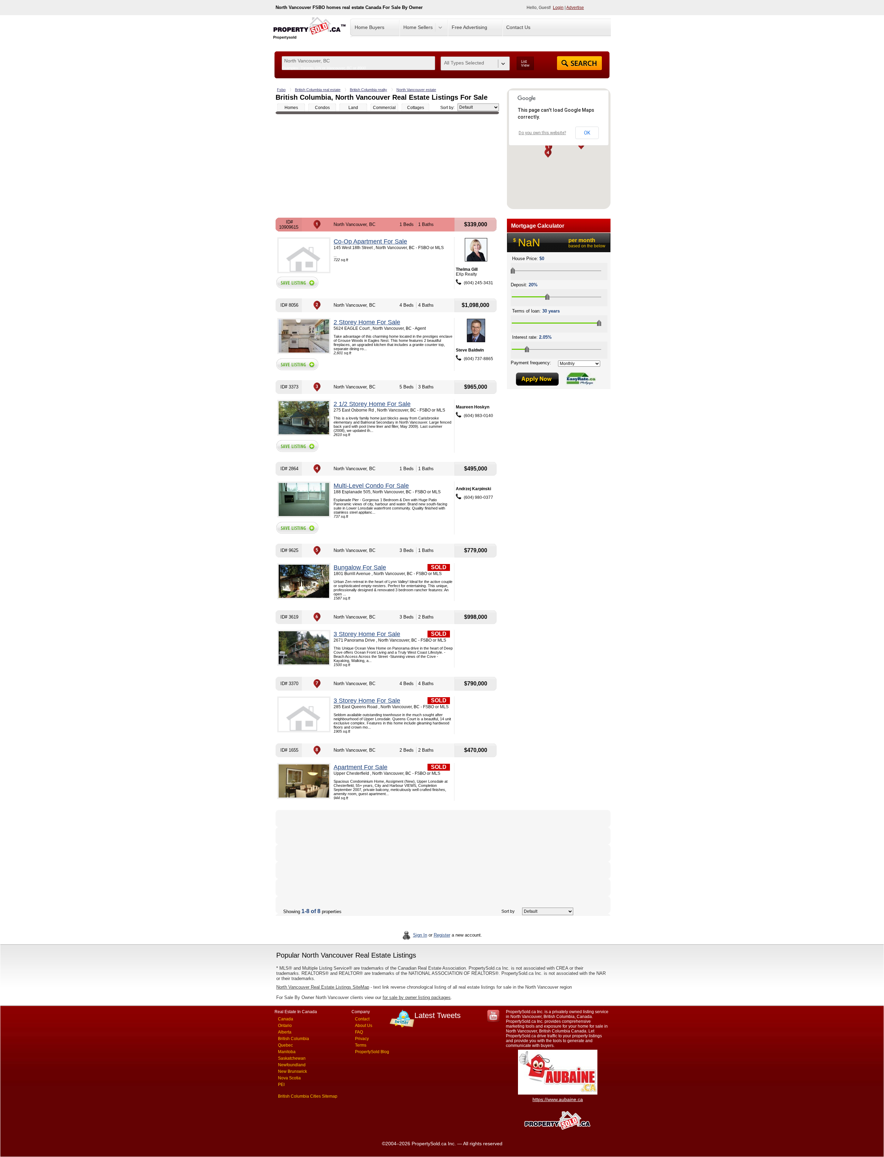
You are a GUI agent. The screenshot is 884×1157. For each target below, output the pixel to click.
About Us (363, 1025)
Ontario (285, 1025)
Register (442, 935)
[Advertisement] (387, 166)
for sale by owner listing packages (417, 997)
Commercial (384, 107)
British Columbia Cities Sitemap (307, 1096)
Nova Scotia (289, 1078)
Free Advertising (469, 27)
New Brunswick (292, 1071)
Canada (285, 1019)
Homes (291, 107)
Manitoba (287, 1051)
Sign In (420, 935)
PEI (281, 1084)
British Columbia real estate (317, 90)
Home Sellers (418, 27)
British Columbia (293, 1038)
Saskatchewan (292, 1058)
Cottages (415, 107)
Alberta (284, 1032)
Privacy (362, 1038)
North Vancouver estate (416, 90)
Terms (360, 1045)
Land (353, 107)
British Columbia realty (368, 90)
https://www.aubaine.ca (557, 1099)
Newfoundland (292, 1064)
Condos (322, 107)
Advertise (575, 7)
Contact (362, 1019)
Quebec (285, 1045)
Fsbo (281, 90)
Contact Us (518, 27)
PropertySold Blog (372, 1051)
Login (558, 7)
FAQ (359, 1032)
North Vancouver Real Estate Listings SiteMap (322, 987)
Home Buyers (369, 27)
